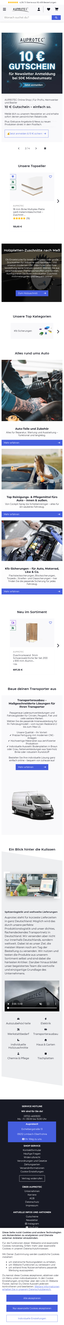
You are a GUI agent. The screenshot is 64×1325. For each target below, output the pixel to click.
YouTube (33, 1227)
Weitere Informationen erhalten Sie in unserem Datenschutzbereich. (30, 1288)
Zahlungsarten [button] (32, 1164)
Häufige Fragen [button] (32, 1153)
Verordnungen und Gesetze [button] (32, 1160)
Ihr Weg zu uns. (33, 1139)
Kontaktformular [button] (32, 1150)
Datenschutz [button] (32, 1202)
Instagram (33, 1223)
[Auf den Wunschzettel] (50, 176)
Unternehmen (32, 1191)
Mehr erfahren (11, 442)
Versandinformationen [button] (32, 1168)
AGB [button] (32, 1198)
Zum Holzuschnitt (28, 293)
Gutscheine (32, 1216)
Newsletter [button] (32, 1220)
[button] (19, 148)
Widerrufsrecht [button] (32, 1157)
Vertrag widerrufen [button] (32, 1178)
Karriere (32, 1194)
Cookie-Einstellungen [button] (32, 1171)
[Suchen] (56, 17)
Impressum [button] (32, 1205)
